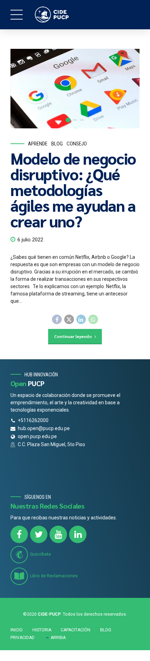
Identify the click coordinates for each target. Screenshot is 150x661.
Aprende (37, 144)
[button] (22, 88)
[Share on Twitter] (69, 319)
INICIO (16, 630)
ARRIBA (58, 637)
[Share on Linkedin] (81, 319)
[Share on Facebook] (57, 319)
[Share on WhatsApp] (93, 319)
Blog (57, 144)
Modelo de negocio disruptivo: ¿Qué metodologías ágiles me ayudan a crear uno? (73, 189)
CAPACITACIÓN (75, 630)
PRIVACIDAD (22, 637)
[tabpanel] (75, 88)
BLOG (105, 630)
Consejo (77, 144)
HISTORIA (41, 630)
